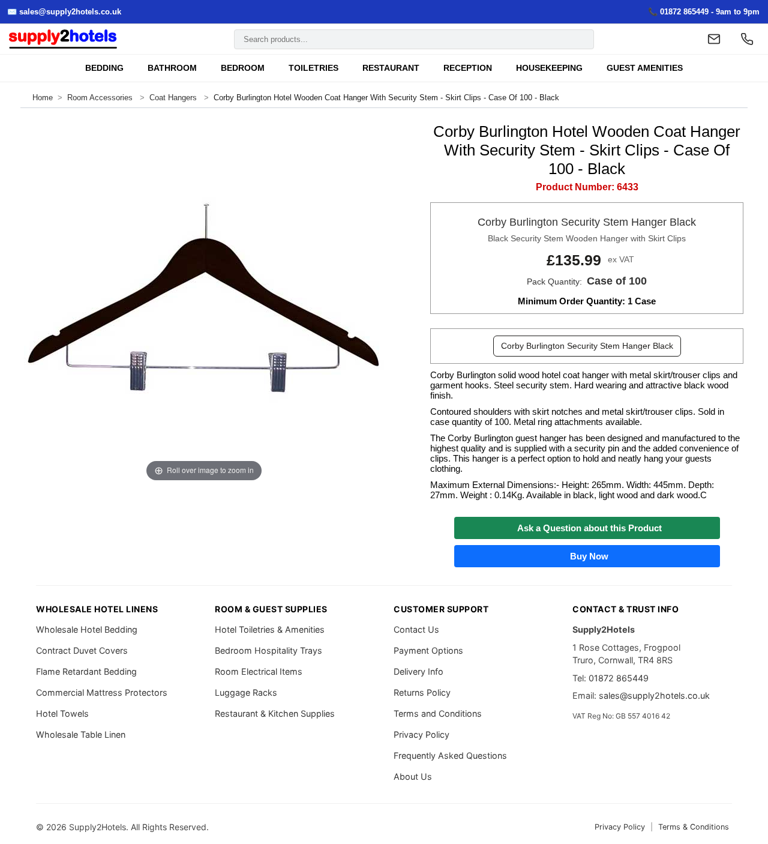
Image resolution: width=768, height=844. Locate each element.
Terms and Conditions (438, 713)
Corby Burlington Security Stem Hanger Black (587, 346)
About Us (413, 776)
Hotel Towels (62, 713)
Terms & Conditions (693, 826)
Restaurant (390, 68)
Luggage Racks (246, 692)
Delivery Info (418, 671)
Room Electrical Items (258, 671)
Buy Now (586, 556)
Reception (467, 68)
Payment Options (428, 650)
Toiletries (313, 68)
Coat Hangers (173, 97)
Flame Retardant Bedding (86, 671)
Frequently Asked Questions (450, 755)
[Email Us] (714, 39)
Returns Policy (422, 692)
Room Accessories (101, 97)
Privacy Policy (421, 734)
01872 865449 (619, 678)
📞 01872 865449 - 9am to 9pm (704, 11)
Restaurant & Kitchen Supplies (275, 713)
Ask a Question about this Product (587, 528)
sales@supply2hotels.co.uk (654, 695)
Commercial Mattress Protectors (101, 692)
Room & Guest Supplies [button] (271, 609)
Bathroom (172, 68)
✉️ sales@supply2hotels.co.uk (64, 11)
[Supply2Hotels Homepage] (63, 39)
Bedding (104, 68)
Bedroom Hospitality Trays (268, 650)
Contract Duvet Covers (82, 650)
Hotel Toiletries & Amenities (270, 629)
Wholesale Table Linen (80, 734)
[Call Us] (747, 39)
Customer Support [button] (441, 609)
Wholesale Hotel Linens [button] (97, 609)
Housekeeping (549, 68)
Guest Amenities (645, 68)
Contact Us (416, 629)
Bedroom (243, 68)
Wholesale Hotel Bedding (86, 629)
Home (42, 97)
